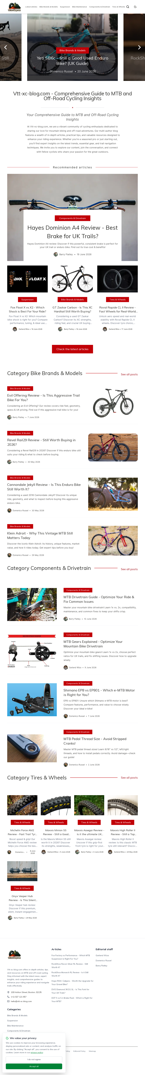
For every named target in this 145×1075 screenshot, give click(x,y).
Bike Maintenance (79, 7)
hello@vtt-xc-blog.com (21, 1001)
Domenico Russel (103, 960)
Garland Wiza (102, 955)
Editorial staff (104, 949)
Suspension (65, 7)
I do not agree (34, 1059)
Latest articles (31, 7)
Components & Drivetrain (99, 7)
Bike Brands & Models (49, 7)
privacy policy (37, 1052)
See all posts (129, 374)
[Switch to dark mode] (135, 6)
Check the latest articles (72, 349)
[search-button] (127, 6)
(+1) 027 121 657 (18, 997)
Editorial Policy (79, 1051)
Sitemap (92, 1051)
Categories (14, 1009)
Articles (56, 949)
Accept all (34, 1066)
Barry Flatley (101, 965)
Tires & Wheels (118, 7)
